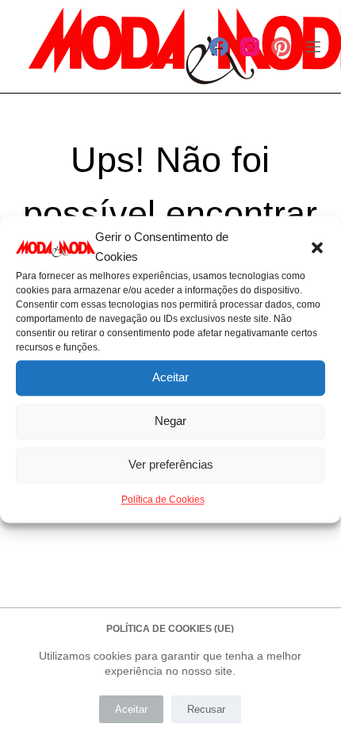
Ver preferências (170, 464)
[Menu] (313, 47)
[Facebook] (218, 46)
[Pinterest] (280, 46)
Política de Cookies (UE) (170, 628)
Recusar (206, 709)
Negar (170, 420)
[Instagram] (249, 46)
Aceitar (170, 377)
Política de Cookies (163, 499)
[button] (317, 247)
